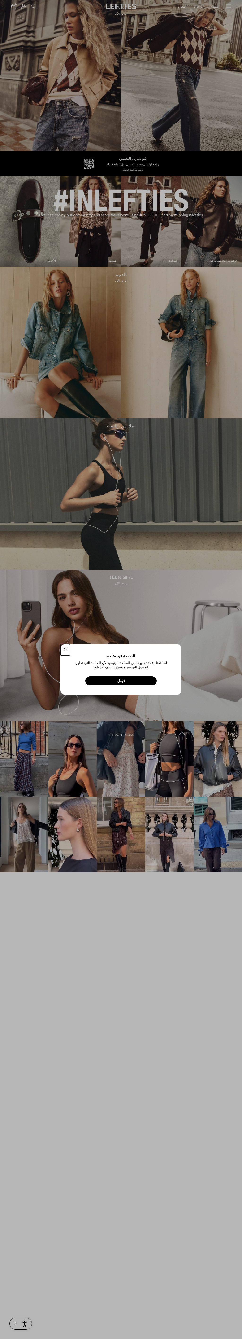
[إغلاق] (65, 649)
